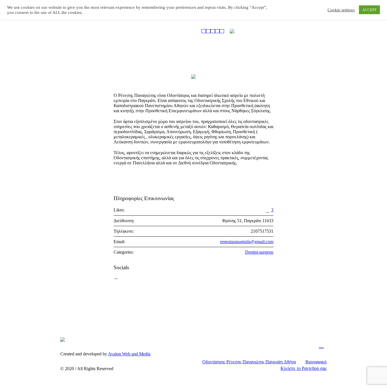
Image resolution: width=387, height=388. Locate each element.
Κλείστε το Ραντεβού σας (303, 368)
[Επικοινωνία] (222, 31)
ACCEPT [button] (369, 10)
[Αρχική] (203, 31)
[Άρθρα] (217, 31)
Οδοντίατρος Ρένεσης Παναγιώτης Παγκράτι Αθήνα (249, 361)
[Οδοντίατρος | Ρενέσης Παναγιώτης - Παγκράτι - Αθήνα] (62, 339)
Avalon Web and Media (129, 353)
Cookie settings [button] (341, 10)
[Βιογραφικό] (208, 31)
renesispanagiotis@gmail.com (246, 241)
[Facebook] (321, 345)
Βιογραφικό (316, 361)
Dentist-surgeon (259, 252)
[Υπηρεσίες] (212, 31)
